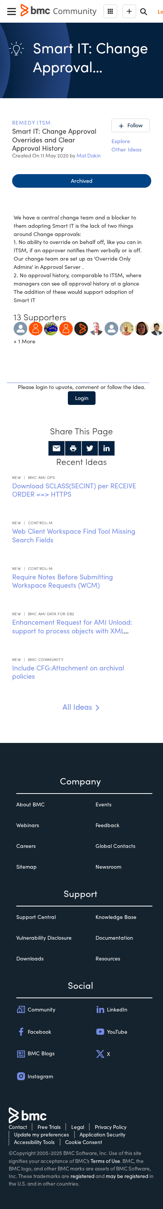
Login (81, 397)
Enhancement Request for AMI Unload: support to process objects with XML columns (72, 631)
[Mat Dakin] (111, 327)
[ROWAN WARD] (142, 327)
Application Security (102, 1134)
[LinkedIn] (106, 448)
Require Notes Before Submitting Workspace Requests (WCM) (62, 581)
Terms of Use (105, 1160)
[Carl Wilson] (96, 327)
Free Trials (49, 1126)
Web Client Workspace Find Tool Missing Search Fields (73, 535)
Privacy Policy (111, 1126)
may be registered (127, 1176)
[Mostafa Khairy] (126, 327)
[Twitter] (90, 448)
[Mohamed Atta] (20, 327)
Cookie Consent (83, 1142)
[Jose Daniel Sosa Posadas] (51, 327)
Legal (77, 1126)
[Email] (56, 448)
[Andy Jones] (66, 327)
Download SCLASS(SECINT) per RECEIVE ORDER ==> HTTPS (74, 490)
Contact (18, 1126)
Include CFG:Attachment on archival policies (68, 672)
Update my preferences (41, 1134)
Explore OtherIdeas (126, 145)
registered (82, 1176)
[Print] (73, 448)
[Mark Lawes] (35, 327)
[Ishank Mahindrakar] (81, 327)
